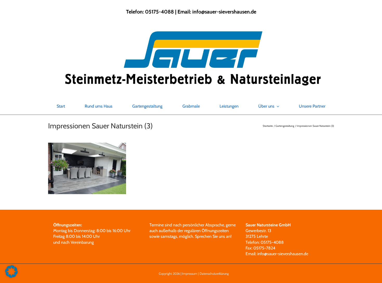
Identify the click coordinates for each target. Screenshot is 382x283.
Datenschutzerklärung (214, 273)
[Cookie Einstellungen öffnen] (11, 276)
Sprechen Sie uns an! (213, 236)
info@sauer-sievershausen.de (224, 12)
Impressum (189, 273)
